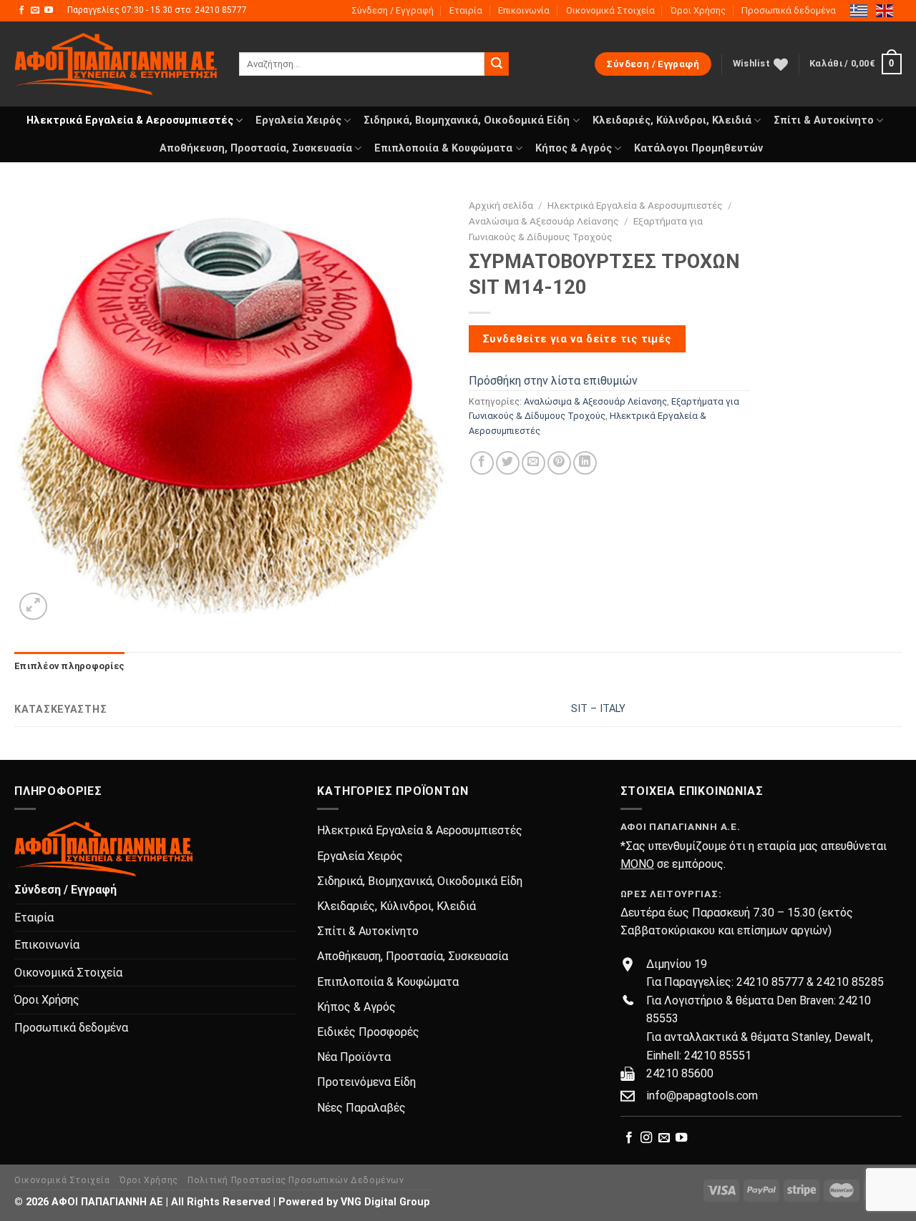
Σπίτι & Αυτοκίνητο (824, 120)
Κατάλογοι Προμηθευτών (698, 148)
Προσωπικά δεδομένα (788, 10)
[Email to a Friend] (533, 463)
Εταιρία (465, 10)
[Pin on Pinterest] (559, 463)
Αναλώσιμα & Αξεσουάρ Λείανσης (544, 221)
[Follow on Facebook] (21, 11)
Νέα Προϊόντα (354, 1057)
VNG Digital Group (385, 1202)
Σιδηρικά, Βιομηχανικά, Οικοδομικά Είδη (467, 120)
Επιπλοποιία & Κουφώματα (443, 148)
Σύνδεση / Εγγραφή (392, 10)
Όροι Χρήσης (698, 10)
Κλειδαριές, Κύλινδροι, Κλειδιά (672, 120)
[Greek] (859, 10)
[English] (885, 10)
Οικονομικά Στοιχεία (610, 10)
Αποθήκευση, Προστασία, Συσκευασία (256, 148)
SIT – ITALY (598, 709)
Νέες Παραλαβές (361, 1107)
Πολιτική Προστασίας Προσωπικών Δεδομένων (295, 1180)
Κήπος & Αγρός (573, 148)
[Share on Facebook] (482, 463)
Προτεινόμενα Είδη (366, 1082)
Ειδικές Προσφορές (368, 1032)
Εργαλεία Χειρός (298, 120)
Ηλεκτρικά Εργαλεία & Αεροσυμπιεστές (129, 120)
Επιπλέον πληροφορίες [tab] (69, 666)
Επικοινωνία (524, 10)
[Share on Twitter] (508, 463)
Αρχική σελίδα (501, 205)
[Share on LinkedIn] (585, 463)
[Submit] (496, 64)
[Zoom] (33, 607)
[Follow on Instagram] (646, 1138)
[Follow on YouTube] (48, 11)
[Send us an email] (35, 11)
